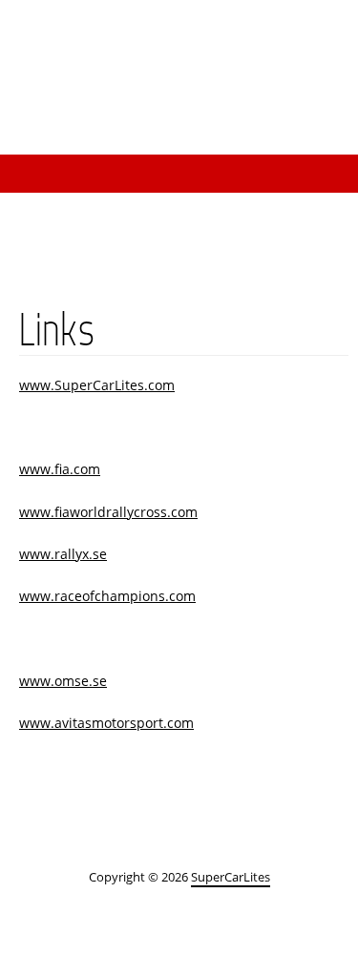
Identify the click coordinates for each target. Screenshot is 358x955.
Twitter (320, 40)
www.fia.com (59, 469)
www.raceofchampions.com (107, 596)
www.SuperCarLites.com (97, 385)
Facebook (243, 40)
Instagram (167, 40)
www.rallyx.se (63, 554)
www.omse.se (63, 681)
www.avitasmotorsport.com (106, 723)
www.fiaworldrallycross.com (108, 512)
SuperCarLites (224, 116)
